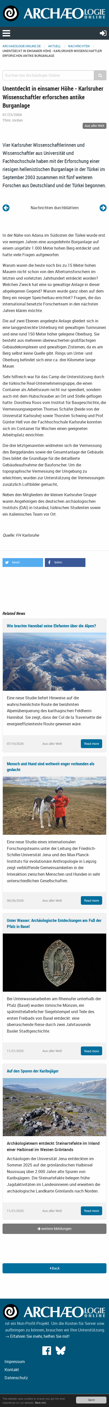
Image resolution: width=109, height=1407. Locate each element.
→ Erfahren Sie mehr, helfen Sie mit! (37, 1336)
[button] (23, 562)
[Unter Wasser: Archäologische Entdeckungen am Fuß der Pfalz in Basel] (54, 962)
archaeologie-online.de (22, 46)
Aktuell (54, 46)
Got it (91, 1400)
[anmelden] (103, 33)
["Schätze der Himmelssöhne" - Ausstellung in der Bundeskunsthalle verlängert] (103, 207)
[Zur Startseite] (54, 13)
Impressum (15, 1361)
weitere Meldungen (56, 1228)
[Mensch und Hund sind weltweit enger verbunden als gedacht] (54, 805)
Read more (91, 744)
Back (55, 1268)
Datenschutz (16, 1377)
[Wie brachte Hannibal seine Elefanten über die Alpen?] (54, 661)
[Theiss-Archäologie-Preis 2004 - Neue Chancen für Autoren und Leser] (6, 207)
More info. (41, 1402)
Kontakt (12, 1369)
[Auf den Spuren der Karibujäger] (54, 1106)
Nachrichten (79, 46)
